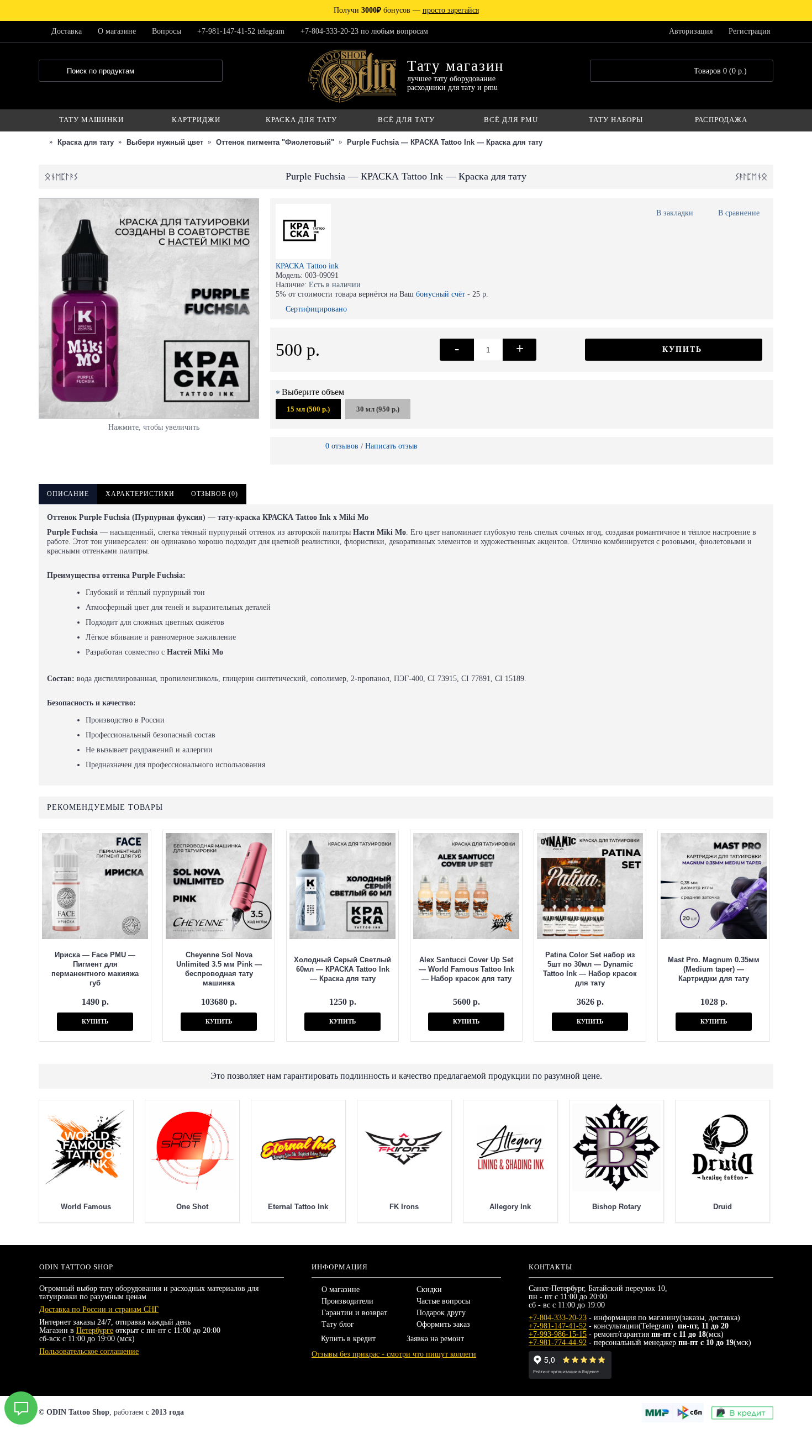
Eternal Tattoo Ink (298, 1207)
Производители (347, 1301)
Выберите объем (313, 392)
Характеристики (140, 494)
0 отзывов (341, 446)
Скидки (429, 1289)
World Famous (86, 1207)
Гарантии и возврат (354, 1313)
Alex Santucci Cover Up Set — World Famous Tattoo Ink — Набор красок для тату (466, 969)
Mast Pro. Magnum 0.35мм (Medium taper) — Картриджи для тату (714, 969)
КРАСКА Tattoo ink (307, 266)
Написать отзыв (391, 446)
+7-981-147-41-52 (558, 1326)
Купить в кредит (348, 1339)
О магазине (340, 1289)
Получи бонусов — (406, 10)
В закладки (674, 213)
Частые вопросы (443, 1301)
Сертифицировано (316, 309)
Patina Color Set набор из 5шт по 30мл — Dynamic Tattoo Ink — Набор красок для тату (590, 969)
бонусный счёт (440, 294)
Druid (722, 1207)
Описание (68, 494)
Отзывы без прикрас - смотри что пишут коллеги (394, 1354)
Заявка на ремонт (435, 1339)
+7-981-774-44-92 (558, 1342)
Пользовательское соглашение (89, 1351)
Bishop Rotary (616, 1207)
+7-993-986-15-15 (558, 1334)
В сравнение (739, 213)
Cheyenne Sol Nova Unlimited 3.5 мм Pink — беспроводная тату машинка (219, 969)
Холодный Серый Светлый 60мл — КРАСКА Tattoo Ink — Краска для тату (342, 969)
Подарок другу (441, 1313)
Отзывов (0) (214, 494)
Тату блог (337, 1324)
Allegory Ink (510, 1207)
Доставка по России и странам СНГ (99, 1309)
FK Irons (404, 1207)
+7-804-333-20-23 (558, 1318)
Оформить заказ (443, 1324)
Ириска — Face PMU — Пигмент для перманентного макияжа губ (95, 969)
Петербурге (94, 1330)
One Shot (192, 1207)
